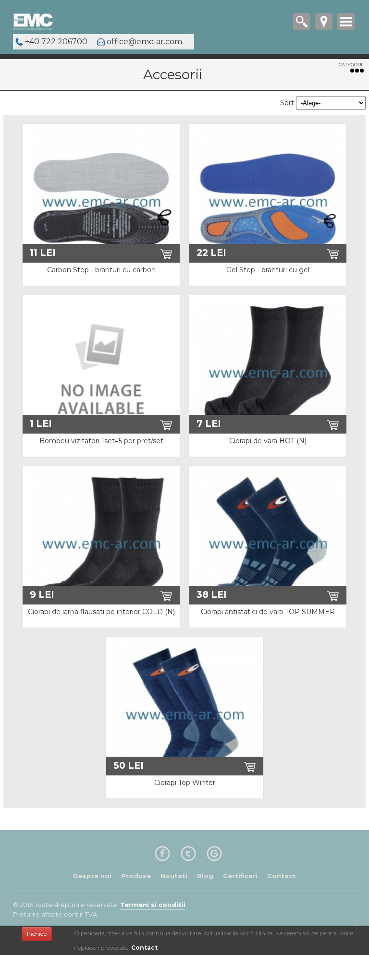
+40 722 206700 (56, 41)
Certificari (240, 876)
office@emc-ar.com (144, 41)
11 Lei (43, 252)
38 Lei (212, 594)
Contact (144, 947)
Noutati (173, 876)
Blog (205, 876)
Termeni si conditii (152, 904)
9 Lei (42, 594)
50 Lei (128, 765)
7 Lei (209, 423)
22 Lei (211, 252)
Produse (136, 876)
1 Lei (41, 423)
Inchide (37, 933)
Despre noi (92, 876)
